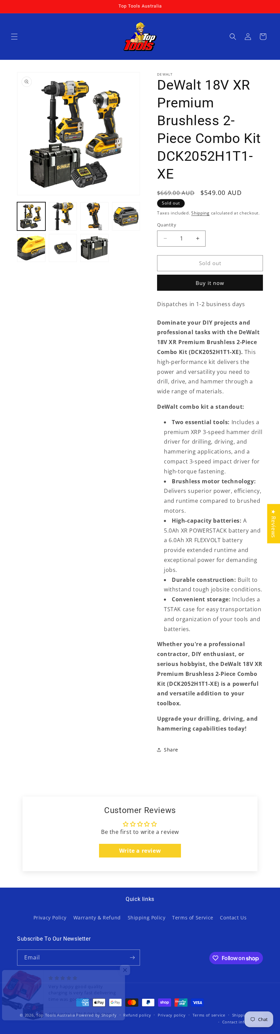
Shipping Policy (147, 917)
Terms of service (209, 1015)
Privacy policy (172, 1015)
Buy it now (210, 282)
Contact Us (233, 917)
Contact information (242, 1021)
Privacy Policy (50, 917)
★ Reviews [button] (273, 523)
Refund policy (137, 1015)
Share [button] (171, 749)
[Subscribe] (132, 958)
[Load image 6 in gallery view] (63, 248)
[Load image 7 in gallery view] (94, 248)
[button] (14, 36)
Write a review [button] (140, 850)
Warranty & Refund (97, 917)
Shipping (200, 213)
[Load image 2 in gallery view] (63, 216)
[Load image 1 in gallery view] (31, 216)
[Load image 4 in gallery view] (126, 216)
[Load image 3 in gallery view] (94, 216)
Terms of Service (192, 917)
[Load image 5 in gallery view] (31, 248)
